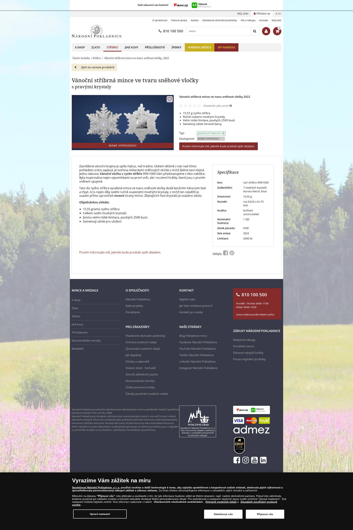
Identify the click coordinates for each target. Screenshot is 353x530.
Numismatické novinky (86, 340)
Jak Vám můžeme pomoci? (196, 306)
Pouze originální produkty (249, 359)
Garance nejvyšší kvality (248, 352)
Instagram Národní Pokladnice (198, 368)
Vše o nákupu (248, 20)
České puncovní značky (140, 387)
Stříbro (112, 47)
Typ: (182, 133)
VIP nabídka (226, 47)
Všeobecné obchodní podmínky (219, 20)
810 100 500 (173, 31)
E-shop (80, 47)
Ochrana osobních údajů (141, 342)
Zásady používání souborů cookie (147, 393)
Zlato (95, 47)
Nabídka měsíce (199, 47)
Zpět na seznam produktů (97, 67)
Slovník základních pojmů (142, 374)
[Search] (255, 31)
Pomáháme (133, 312)
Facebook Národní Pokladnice (198, 342)
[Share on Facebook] (226, 254)
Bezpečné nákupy (244, 340)
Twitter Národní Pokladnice (196, 355)
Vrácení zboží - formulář (141, 368)
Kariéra (195, 20)
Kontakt (263, 20)
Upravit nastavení (100, 514)
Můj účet (276, 20)
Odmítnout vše (223, 514)
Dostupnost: (187, 138)
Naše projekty (134, 306)
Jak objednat (133, 355)
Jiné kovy (131, 47)
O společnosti (159, 20)
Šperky (176, 47)
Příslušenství (155, 47)
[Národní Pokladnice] (96, 31)
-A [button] (276, 13)
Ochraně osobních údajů (221, 501)
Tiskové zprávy (179, 20)
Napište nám (187, 299)
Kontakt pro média (191, 312)
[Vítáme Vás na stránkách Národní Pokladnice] (266, 31)
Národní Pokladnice (138, 299)
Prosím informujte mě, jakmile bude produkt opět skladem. (218, 146)
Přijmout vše (265, 514)
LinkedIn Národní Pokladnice (197, 361)
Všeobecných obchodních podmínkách (178, 501)
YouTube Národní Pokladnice (197, 348)
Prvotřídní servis (243, 346)
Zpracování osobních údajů (143, 348)
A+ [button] (279, 13)
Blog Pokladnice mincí (193, 336)
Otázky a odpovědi (137, 361)
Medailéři (78, 348)
